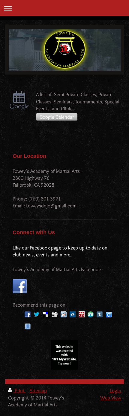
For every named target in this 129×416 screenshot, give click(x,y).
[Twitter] (37, 314)
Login (115, 390)
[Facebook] (28, 314)
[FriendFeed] (28, 326)
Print (20, 390)
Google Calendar (57, 117)
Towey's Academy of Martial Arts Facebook (57, 269)
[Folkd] (73, 314)
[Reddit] (64, 314)
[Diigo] (109, 314)
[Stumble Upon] (91, 314)
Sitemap (38, 390)
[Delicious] (46, 314)
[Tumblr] (100, 314)
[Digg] (55, 314)
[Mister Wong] (82, 314)
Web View (110, 398)
